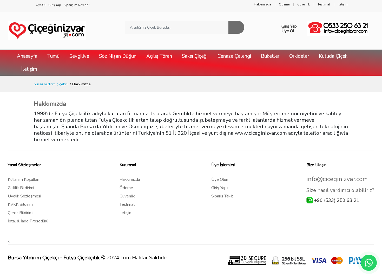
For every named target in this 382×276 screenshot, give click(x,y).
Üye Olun (219, 179)
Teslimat (127, 204)
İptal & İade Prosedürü (28, 221)
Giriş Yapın (220, 187)
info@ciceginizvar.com (337, 179)
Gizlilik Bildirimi (21, 187)
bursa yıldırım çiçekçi (51, 84)
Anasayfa (27, 56)
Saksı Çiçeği (195, 56)
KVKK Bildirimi (21, 204)
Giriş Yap (289, 26)
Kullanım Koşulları (23, 179)
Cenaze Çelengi (234, 56)
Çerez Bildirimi (20, 212)
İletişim (29, 69)
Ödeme (126, 187)
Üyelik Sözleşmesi (24, 196)
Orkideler (299, 56)
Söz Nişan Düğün (117, 56)
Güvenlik (127, 196)
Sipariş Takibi (222, 196)
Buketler (270, 56)
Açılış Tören (159, 56)
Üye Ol (287, 31)
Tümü (53, 56)
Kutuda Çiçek (333, 56)
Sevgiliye (79, 56)
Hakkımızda (130, 179)
